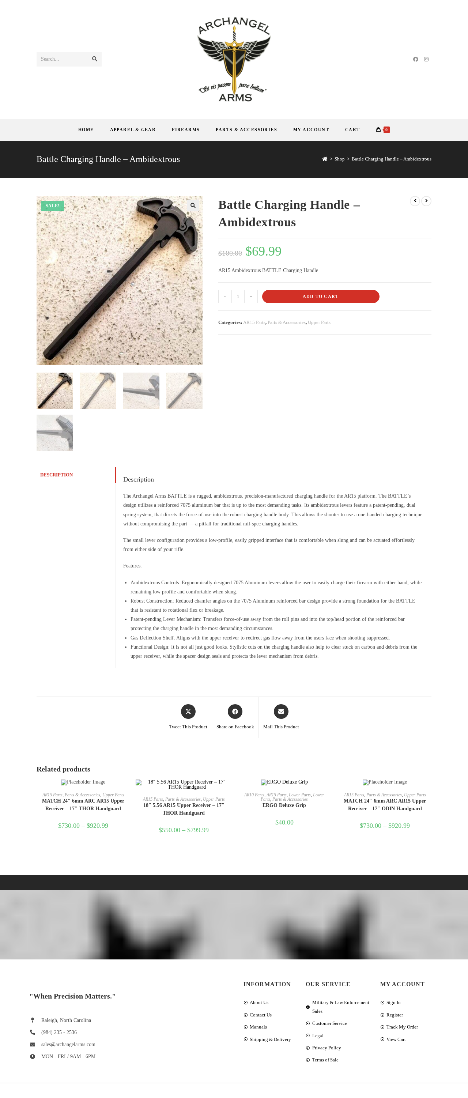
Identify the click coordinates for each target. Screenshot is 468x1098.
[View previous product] (415, 201)
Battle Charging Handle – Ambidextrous (391, 159)
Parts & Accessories (287, 322)
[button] (193, 205)
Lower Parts (300, 794)
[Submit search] (95, 59)
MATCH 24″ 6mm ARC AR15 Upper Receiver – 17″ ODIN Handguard (385, 804)
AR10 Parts (254, 794)
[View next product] (426, 201)
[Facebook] (415, 59)
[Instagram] (426, 59)
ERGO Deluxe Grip (284, 805)
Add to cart (321, 296)
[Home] (325, 159)
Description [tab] (56, 475)
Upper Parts (319, 322)
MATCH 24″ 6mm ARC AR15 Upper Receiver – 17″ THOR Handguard (83, 804)
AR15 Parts (254, 322)
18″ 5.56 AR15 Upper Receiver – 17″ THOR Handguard (183, 809)
